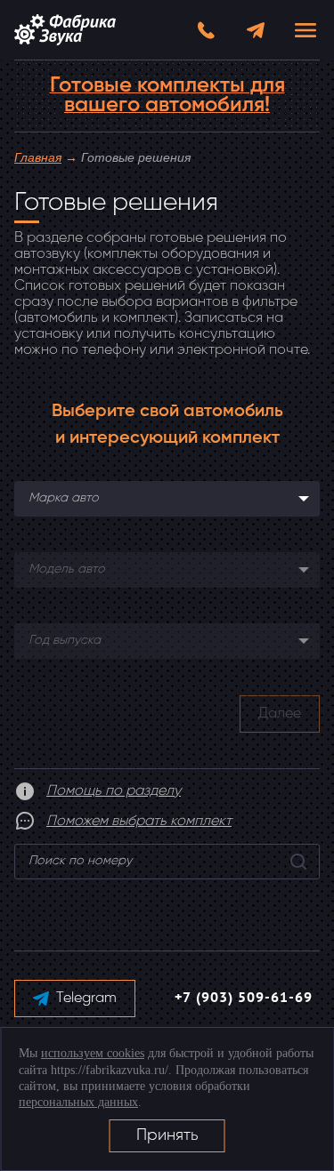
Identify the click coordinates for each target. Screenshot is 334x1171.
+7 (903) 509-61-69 (244, 998)
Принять (167, 1135)
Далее (279, 714)
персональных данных (78, 1102)
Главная (37, 157)
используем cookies (92, 1053)
